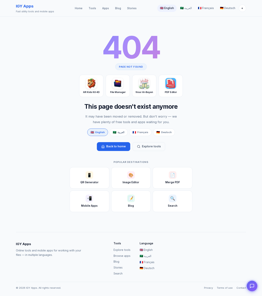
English (167, 8)
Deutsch (227, 8)
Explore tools (151, 146)
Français (206, 8)
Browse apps (122, 255)
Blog (118, 8)
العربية (186, 8)
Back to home (116, 146)
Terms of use (225, 287)
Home (78, 8)
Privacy (208, 287)
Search (118, 273)
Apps (105, 8)
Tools (92, 8)
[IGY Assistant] (252, 286)
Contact (241, 287)
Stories (132, 8)
